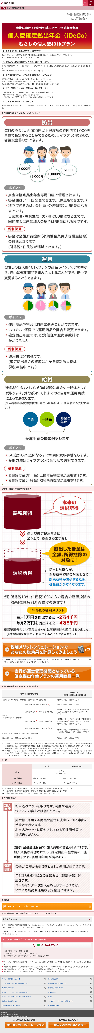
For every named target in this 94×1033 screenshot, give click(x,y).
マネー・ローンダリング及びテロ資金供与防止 (16, 997)
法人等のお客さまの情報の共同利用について (16, 983)
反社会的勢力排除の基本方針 (57, 983)
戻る (4, 8)
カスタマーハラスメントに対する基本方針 (15, 992)
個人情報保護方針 (53, 979)
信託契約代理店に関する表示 (11, 1005)
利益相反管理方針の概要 (55, 988)
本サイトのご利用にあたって (11, 979)
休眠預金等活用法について (10, 1001)
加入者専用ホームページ (13, 919)
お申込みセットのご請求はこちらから (22, 906)
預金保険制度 (52, 992)
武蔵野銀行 (47, 3)
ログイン (85, 3)
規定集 (50, 997)
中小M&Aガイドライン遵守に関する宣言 (60, 1001)
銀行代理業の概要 (53, 1005)
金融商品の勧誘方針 (8, 988)
